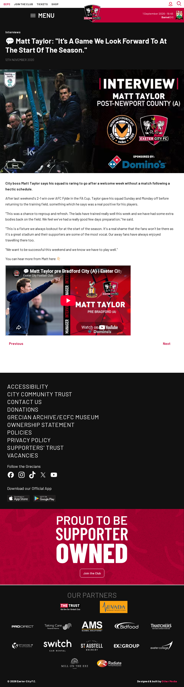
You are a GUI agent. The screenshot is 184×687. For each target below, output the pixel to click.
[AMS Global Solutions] (92, 626)
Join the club (23, 4)
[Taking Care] (57, 626)
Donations (23, 409)
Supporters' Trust (35, 447)
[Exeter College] (161, 645)
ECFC (7, 4)
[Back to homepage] (92, 13)
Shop (55, 4)
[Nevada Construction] (114, 607)
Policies (19, 432)
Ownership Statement (40, 424)
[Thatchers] (161, 626)
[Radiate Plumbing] (109, 663)
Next (167, 343)
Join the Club (92, 573)
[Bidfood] (126, 626)
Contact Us (24, 401)
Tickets (42, 4)
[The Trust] (70, 607)
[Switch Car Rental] (57, 645)
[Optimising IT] (23, 646)
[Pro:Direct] (23, 626)
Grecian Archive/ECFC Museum (53, 416)
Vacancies (22, 455)
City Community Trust (39, 393)
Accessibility (27, 386)
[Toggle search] (179, 4)
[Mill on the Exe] (75, 663)
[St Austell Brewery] (92, 645)
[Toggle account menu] (170, 4)
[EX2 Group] (126, 645)
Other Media (169, 681)
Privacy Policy (29, 439)
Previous (16, 343)
